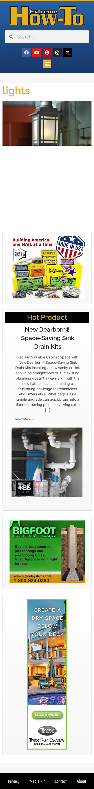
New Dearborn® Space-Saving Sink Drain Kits (47, 338)
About (81, 781)
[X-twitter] (67, 52)
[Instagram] (57, 52)
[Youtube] (36, 52)
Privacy (14, 781)
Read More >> (25, 419)
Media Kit (37, 781)
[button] (47, 64)
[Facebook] (26, 52)
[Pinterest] (47, 52)
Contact (61, 781)
